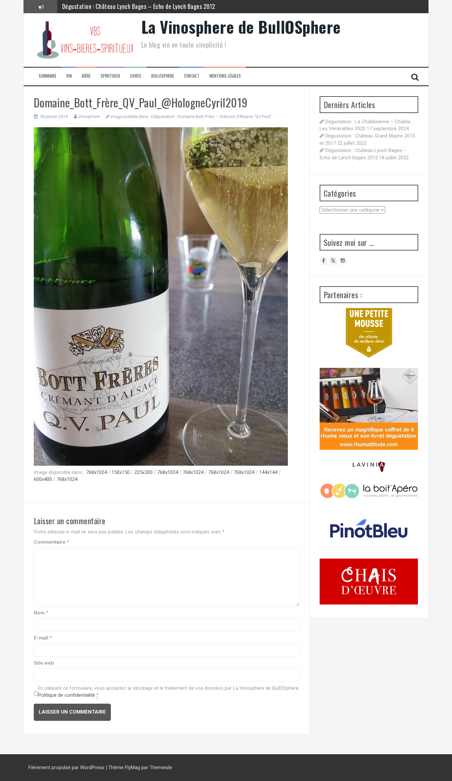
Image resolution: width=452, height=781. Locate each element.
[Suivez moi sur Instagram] (343, 260)
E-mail (43, 638)
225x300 (143, 472)
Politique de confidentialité (66, 695)
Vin (69, 76)
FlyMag (132, 767)
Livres (135, 76)
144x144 (268, 472)
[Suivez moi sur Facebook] (324, 260)
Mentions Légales (225, 76)
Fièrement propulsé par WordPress (67, 767)
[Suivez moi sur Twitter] (333, 260)
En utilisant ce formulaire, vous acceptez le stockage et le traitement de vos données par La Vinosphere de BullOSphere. (168, 691)
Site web (44, 663)
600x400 (43, 479)
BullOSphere (162, 76)
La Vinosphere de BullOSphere (241, 26)
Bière (86, 76)
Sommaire (47, 76)
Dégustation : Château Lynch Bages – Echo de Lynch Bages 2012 (138, 6)
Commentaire (51, 542)
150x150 (121, 472)
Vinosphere (89, 116)
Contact (192, 76)
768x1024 (96, 472)
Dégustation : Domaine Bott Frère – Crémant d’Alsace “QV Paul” (211, 116)
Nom (41, 613)
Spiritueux (110, 76)
